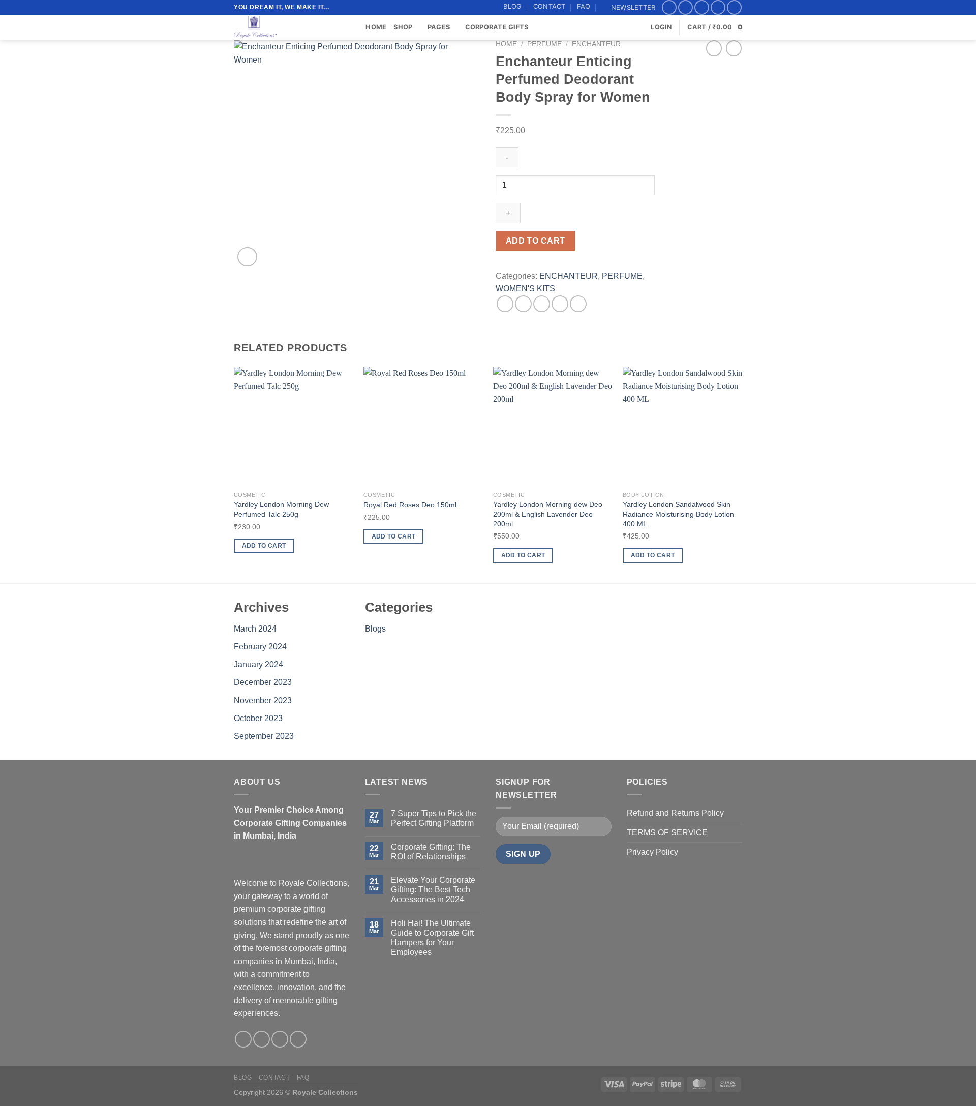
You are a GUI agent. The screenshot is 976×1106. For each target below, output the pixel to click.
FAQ (584, 6)
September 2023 (264, 736)
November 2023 (263, 700)
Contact (549, 6)
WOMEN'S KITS (525, 288)
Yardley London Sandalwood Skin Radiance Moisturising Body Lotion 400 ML (678, 513)
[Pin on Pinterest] (560, 303)
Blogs (375, 628)
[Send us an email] (718, 7)
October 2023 (258, 718)
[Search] (354, 27)
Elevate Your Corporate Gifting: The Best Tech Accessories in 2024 (433, 890)
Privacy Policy (652, 852)
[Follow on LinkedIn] (734, 7)
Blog (512, 6)
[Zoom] (247, 257)
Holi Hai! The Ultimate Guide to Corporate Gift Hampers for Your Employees (432, 938)
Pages (439, 27)
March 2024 (255, 628)
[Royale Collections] (285, 27)
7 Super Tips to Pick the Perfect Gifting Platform (433, 818)
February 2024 (260, 646)
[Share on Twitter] (523, 303)
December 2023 (263, 682)
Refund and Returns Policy (675, 813)
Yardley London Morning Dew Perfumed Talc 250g (281, 509)
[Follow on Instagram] (685, 7)
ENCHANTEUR (596, 44)
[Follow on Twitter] (701, 7)
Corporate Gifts (497, 27)
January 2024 (258, 664)
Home (375, 27)
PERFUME (544, 44)
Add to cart (535, 240)
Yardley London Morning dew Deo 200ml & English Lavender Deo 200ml (547, 513)
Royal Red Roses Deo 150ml (409, 505)
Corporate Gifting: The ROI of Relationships (431, 852)
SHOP (402, 27)
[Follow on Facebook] (669, 7)
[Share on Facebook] (505, 303)
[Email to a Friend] (541, 303)
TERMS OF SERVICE (667, 832)
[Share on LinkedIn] (578, 303)
